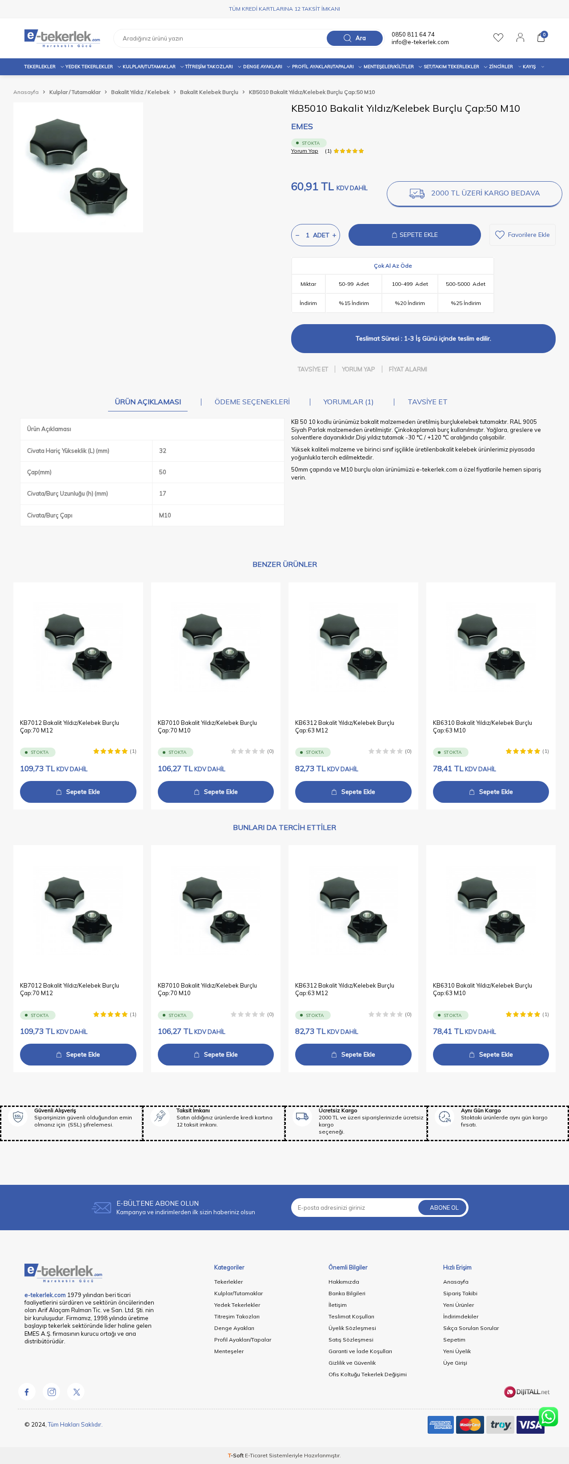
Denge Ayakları (262, 66)
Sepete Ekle (83, 792)
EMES (302, 126)
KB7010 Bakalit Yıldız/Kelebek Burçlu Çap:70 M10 (207, 726)
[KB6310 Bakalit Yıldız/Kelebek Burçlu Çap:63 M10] (491, 647)
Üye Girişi (455, 1362)
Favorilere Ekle (529, 235)
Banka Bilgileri (347, 1293)
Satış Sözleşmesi (351, 1339)
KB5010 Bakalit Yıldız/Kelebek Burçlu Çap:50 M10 (312, 92)
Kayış (529, 66)
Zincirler (501, 66)
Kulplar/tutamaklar (149, 66)
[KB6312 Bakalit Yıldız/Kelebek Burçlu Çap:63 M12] (353, 647)
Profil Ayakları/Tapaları (323, 66)
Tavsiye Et (313, 369)
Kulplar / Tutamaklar (74, 92)
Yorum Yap (304, 150)
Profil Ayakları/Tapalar (242, 1339)
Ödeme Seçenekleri (252, 401)
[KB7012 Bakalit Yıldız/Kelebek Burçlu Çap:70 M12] (78, 647)
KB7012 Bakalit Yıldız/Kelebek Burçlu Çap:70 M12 (69, 726)
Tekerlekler (40, 66)
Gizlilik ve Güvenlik (352, 1362)
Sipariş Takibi (460, 1293)
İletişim (338, 1304)
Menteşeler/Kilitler (389, 66)
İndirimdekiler (460, 1316)
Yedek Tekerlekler (89, 66)
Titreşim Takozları (209, 66)
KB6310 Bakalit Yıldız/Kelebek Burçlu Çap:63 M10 (482, 726)
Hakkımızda (344, 1281)
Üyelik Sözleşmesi (352, 1328)
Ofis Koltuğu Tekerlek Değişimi (368, 1374)
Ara (361, 37)
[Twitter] (75, 1391)
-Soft (236, 1455)
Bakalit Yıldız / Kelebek (140, 92)
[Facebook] (27, 1391)
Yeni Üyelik (457, 1351)
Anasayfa (26, 92)
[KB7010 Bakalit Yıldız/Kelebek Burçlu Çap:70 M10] (216, 647)
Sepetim (454, 1339)
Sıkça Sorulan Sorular (471, 1328)
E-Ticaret (256, 1455)
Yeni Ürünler (458, 1304)
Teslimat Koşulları (351, 1316)
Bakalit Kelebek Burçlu (209, 92)
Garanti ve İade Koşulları (360, 1351)
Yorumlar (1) (349, 401)
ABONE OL (444, 1207)
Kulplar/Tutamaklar (238, 1293)
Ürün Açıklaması (148, 401)
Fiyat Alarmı (408, 369)
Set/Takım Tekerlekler (451, 66)
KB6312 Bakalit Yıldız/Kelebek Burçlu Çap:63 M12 (344, 726)
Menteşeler (229, 1351)
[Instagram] (51, 1391)
